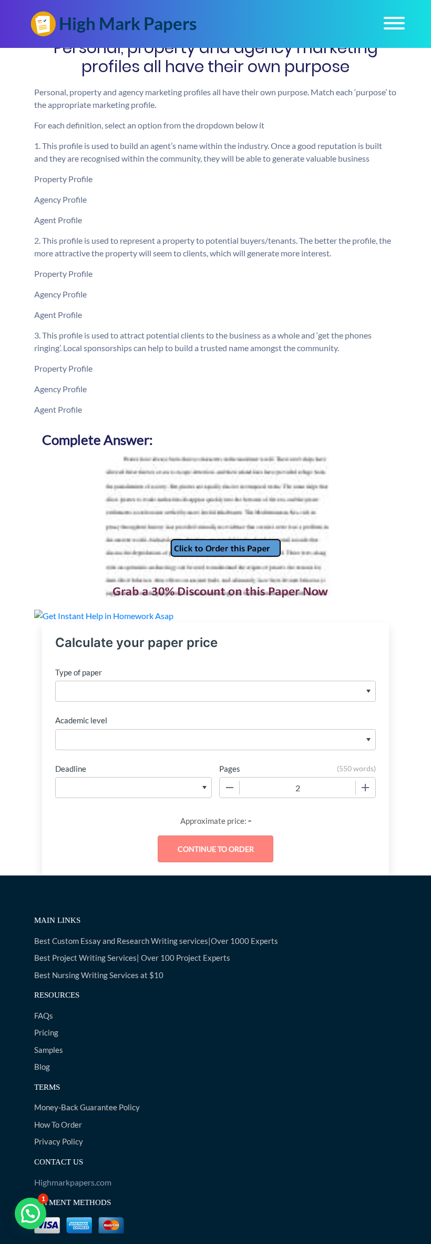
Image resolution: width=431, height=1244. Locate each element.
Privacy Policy (58, 1141)
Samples (48, 1049)
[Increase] (365, 788)
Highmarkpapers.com (72, 1182)
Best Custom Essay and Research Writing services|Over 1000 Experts (156, 941)
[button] (30, 1213)
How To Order (58, 1124)
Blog (42, 1066)
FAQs (43, 1015)
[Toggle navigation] (394, 23)
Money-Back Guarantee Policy (87, 1107)
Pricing (46, 1032)
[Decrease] (230, 788)
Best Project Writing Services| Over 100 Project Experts (132, 957)
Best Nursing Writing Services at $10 (98, 975)
